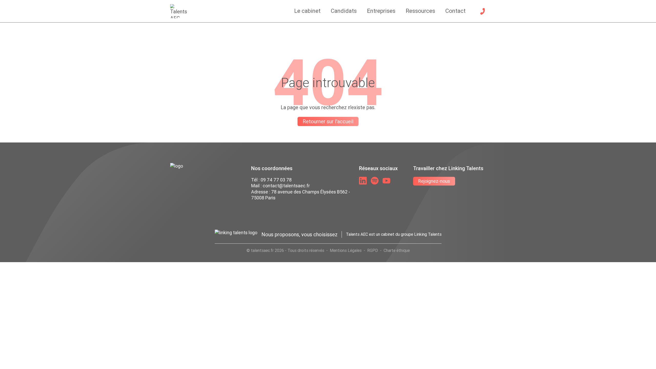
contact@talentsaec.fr (286, 186)
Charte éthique (397, 250)
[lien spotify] (374, 180)
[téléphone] (482, 11)
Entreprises (381, 10)
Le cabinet (307, 10)
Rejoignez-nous (434, 181)
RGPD (372, 250)
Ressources (420, 10)
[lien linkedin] (363, 180)
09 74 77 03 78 (276, 180)
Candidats (344, 10)
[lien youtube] (386, 180)
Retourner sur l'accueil (328, 121)
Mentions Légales (346, 250)
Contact (455, 10)
